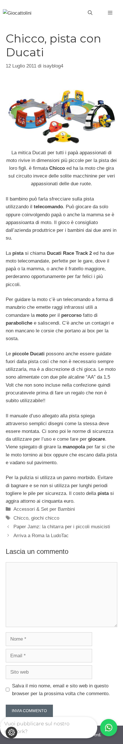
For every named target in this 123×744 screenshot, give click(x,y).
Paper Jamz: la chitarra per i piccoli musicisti (61, 526)
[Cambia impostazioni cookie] (11, 732)
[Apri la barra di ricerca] (90, 13)
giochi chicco (45, 518)
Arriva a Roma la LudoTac (41, 535)
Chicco (20, 518)
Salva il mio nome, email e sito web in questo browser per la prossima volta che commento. (61, 689)
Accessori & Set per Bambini (44, 509)
